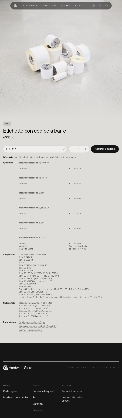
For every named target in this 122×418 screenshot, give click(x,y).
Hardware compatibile (15, 397)
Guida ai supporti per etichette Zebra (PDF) (38, 326)
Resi (35, 397)
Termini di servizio (72, 391)
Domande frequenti (43, 391)
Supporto (38, 410)
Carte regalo (10, 391)
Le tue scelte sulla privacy (72, 399)
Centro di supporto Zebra (30, 330)
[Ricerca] (106, 5)
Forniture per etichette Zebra (32, 322)
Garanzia (38, 403)
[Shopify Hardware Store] (15, 5)
